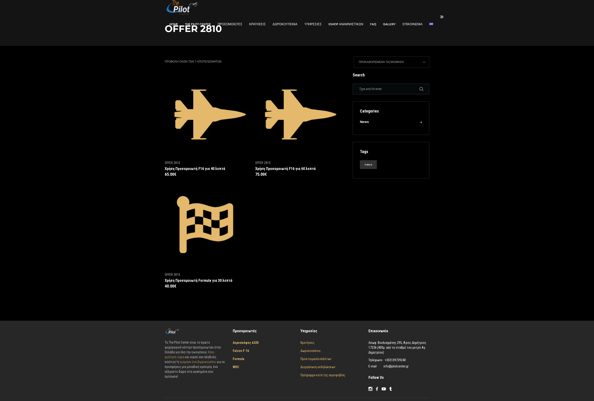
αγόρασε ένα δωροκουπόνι (198, 362)
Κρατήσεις (307, 343)
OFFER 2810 (172, 163)
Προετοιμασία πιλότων (315, 359)
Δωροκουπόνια (310, 351)
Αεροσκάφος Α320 (245, 343)
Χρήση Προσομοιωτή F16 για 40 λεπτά (195, 168)
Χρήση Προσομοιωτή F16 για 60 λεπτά (285, 168)
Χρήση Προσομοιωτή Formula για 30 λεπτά (198, 280)
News (364, 122)
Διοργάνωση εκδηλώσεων (317, 367)
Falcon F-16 (241, 351)
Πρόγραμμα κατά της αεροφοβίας (322, 375)
